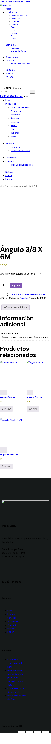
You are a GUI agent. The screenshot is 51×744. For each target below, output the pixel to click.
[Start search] (32, 92)
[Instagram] (29, 734)
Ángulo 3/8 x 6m (9, 273)
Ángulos (18, 186)
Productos (9, 186)
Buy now (16, 285)
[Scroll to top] (1, 742)
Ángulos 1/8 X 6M (34, 397)
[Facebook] (21, 734)
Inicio (2, 186)
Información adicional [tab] (15, 307)
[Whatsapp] (37, 734)
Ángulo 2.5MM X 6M (9, 454)
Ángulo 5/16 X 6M (7, 397)
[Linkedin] (45, 734)
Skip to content (8, 1)
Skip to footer (23, 1)
